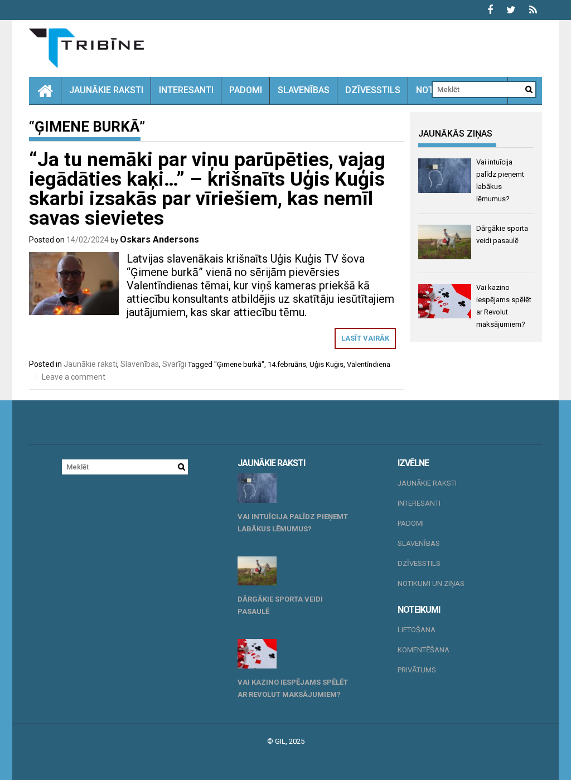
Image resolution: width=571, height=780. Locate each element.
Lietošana (416, 630)
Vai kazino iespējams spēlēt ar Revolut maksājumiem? (293, 688)
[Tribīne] (45, 90)
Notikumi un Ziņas (431, 583)
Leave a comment (73, 376)
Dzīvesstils (372, 90)
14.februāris (287, 364)
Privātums (417, 670)
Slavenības (304, 90)
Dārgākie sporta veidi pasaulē (280, 605)
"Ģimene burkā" (239, 364)
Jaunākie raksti (106, 90)
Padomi (245, 90)
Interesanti (186, 90)
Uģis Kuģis (326, 364)
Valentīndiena (368, 364)
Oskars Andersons (159, 239)
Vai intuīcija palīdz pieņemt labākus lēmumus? (293, 522)
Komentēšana (423, 650)
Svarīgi (174, 364)
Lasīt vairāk (365, 338)
